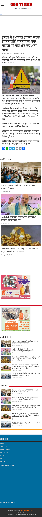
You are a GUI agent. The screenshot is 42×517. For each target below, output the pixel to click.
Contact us (4, 452)
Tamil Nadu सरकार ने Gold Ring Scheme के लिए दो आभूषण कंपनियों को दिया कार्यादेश (19, 250)
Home (2, 443)
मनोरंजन (2, 461)
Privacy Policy (5, 449)
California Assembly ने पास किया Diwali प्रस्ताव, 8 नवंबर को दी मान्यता (25, 342)
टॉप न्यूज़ (2, 455)
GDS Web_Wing (8, 53)
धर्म (1, 458)
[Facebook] (19, 512)
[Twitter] (21, 512)
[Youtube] (23, 512)
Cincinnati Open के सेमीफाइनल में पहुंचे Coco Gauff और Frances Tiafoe (26, 374)
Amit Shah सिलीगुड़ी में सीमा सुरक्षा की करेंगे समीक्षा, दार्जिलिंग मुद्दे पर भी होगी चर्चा (18, 219)
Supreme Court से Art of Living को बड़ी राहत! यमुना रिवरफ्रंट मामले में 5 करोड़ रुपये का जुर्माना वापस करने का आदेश (25, 367)
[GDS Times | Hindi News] (21, 5)
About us (3, 446)
